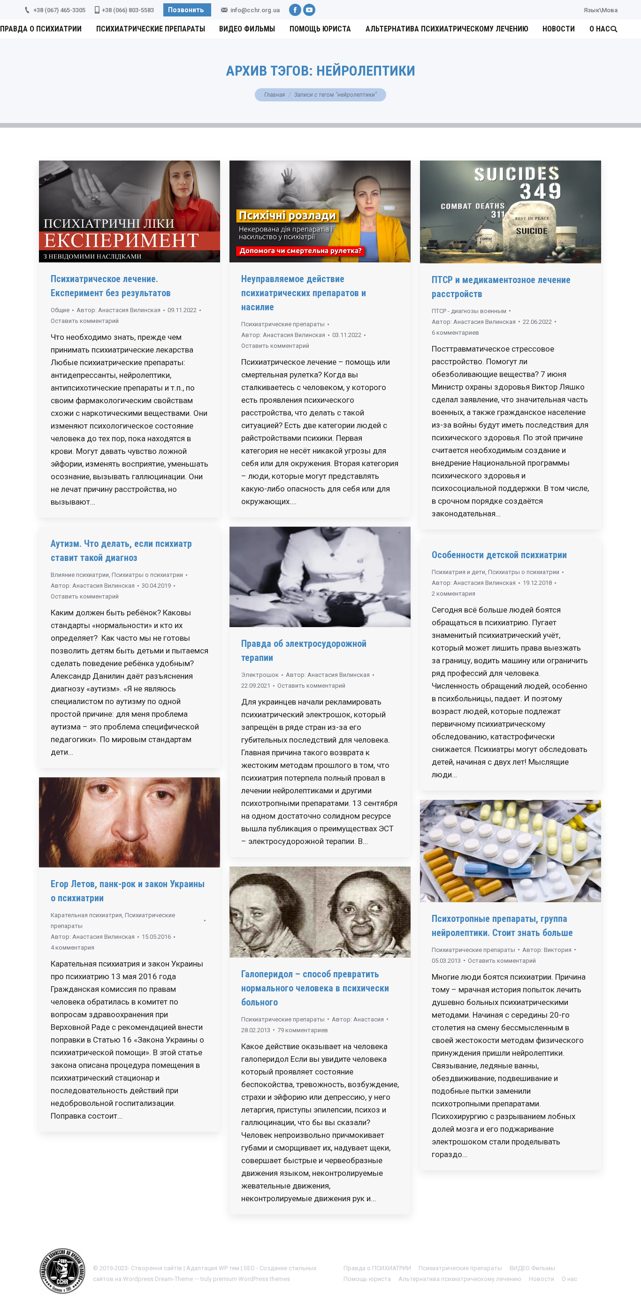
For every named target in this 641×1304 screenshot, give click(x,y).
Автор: (118, 310)
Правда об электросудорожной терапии (303, 650)
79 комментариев (302, 1030)
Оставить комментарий (85, 320)
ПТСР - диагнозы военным (469, 310)
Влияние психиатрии (80, 574)
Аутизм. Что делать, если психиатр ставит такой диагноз (121, 550)
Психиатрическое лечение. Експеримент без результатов (111, 286)
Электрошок (260, 674)
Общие (60, 310)
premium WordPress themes (251, 1278)
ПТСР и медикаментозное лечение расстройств (501, 286)
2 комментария (453, 593)
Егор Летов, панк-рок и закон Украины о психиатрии (128, 891)
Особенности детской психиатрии (499, 554)
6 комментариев (455, 332)
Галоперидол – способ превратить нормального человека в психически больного (315, 988)
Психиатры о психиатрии (147, 574)
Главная (274, 95)
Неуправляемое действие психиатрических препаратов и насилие (303, 293)
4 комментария (72, 947)
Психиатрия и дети (458, 571)
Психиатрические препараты (283, 324)
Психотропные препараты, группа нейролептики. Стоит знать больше (502, 925)
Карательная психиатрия (86, 915)
